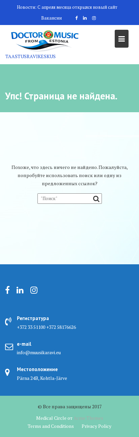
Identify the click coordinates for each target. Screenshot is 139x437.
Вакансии (51, 18)
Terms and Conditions (51, 426)
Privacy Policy (96, 426)
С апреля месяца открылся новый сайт (77, 7)
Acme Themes (88, 418)
